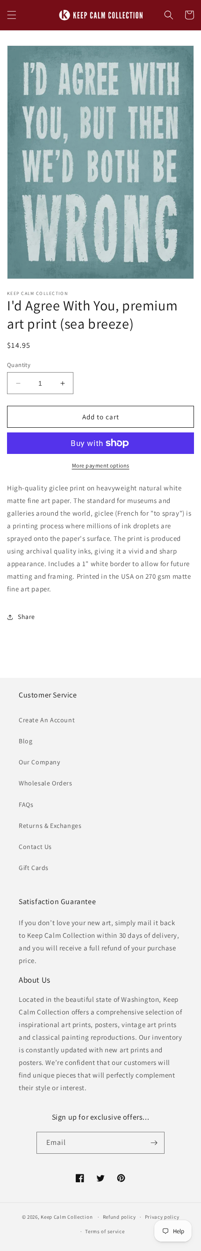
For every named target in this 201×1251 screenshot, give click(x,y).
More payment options (100, 465)
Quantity (18, 365)
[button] (11, 15)
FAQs (26, 804)
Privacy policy (162, 1217)
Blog (25, 741)
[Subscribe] (154, 1143)
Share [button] (26, 616)
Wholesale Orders (45, 783)
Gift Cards (34, 867)
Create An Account (47, 720)
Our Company (39, 762)
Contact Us (35, 846)
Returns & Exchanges (50, 825)
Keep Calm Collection (67, 1217)
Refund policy (119, 1217)
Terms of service (104, 1231)
